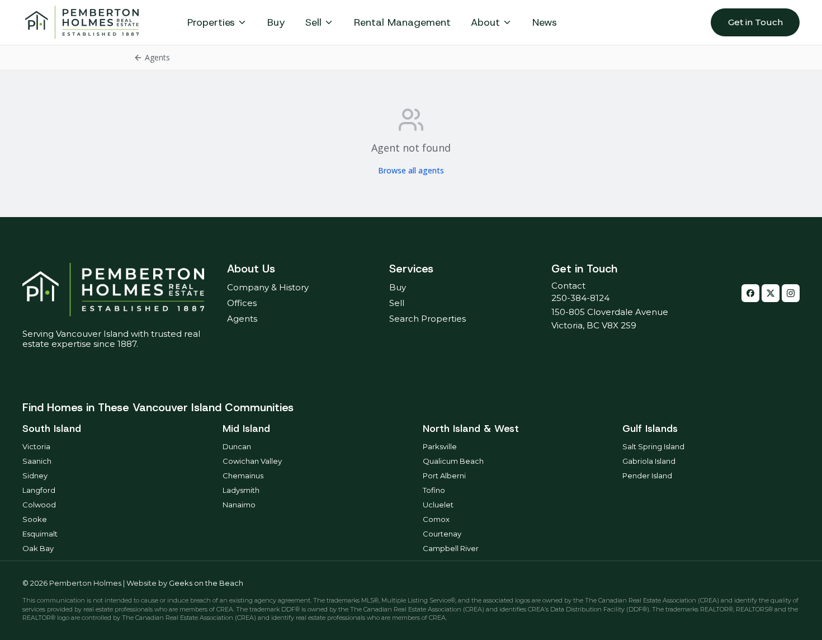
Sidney (35, 475)
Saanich (36, 461)
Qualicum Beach (453, 461)
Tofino (434, 490)
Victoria (36, 446)
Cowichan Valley (252, 461)
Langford (38, 490)
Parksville (440, 446)
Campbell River (451, 548)
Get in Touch (755, 22)
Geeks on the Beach (206, 582)
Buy (276, 22)
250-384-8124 (580, 298)
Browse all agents (411, 170)
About (485, 22)
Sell (313, 22)
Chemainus (243, 475)
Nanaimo (239, 504)
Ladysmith (241, 490)
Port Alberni (444, 475)
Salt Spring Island (653, 446)
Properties (211, 22)
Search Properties (427, 318)
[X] (771, 293)
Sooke (34, 519)
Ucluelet (438, 504)
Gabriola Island (648, 461)
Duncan (237, 446)
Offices (242, 303)
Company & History (268, 287)
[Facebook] (750, 293)
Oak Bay (38, 548)
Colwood (39, 504)
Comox (436, 519)
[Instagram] (791, 293)
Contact (568, 285)
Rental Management (402, 22)
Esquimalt (40, 533)
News (544, 22)
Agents (242, 318)
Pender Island (647, 475)
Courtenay (442, 533)
